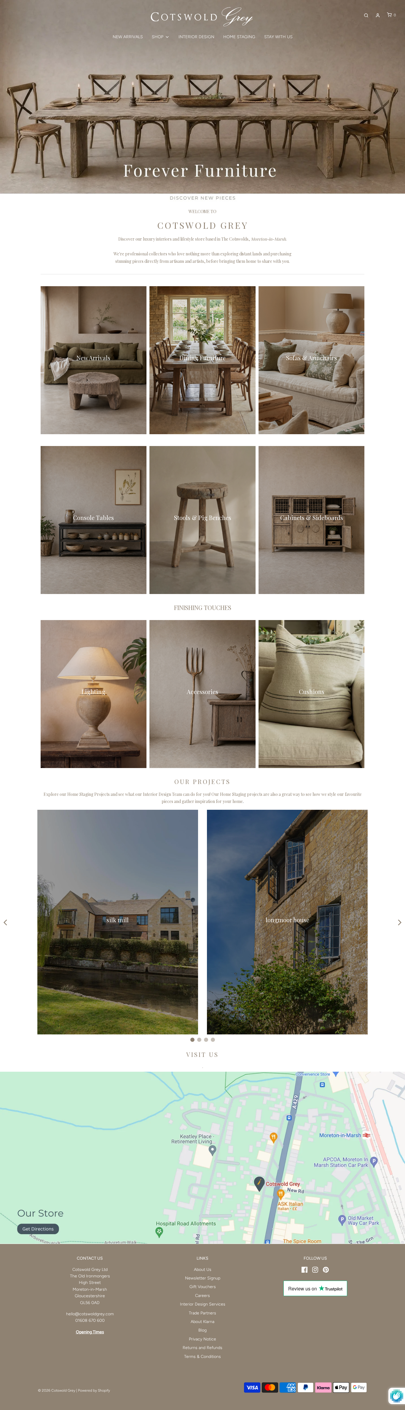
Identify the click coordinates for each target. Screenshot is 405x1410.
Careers (202, 1295)
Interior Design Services (202, 1304)
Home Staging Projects (88, 794)
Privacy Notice (202, 1339)
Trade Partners (202, 1313)
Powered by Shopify (94, 1390)
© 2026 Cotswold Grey (56, 1390)
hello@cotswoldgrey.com (90, 1313)
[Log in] (377, 15)
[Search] (366, 15)
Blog (202, 1330)
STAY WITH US (278, 36)
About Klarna (202, 1321)
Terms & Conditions (202, 1356)
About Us (202, 1269)
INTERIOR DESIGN (196, 36)
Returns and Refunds (202, 1347)
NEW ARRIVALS (128, 36)
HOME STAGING (239, 36)
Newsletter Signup (202, 1278)
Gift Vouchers (202, 1286)
